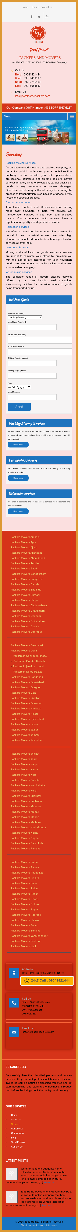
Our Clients (17, 1128)
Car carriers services (18, 202)
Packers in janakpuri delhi (28, 666)
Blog (34, 7)
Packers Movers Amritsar (26, 563)
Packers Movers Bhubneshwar (29, 605)
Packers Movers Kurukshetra (28, 785)
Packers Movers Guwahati (26, 703)
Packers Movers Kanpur (25, 764)
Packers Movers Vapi (23, 946)
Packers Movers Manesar (26, 806)
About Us (16, 1119)
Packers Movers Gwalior (25, 697)
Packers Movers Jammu (25, 734)
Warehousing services (19, 271)
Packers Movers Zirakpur (26, 941)
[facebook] (31, 16)
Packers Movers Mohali (25, 811)
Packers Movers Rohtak (25, 904)
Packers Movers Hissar (24, 713)
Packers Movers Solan (24, 925)
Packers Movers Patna (24, 862)
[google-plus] (46, 16)
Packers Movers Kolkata (25, 780)
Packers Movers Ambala (25, 536)
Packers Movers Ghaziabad (27, 682)
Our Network (17, 1133)
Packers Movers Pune (24, 883)
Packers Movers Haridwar (26, 708)
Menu (7, 116)
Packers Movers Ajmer (24, 547)
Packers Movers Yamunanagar (29, 935)
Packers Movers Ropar (24, 909)
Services (15, 1124)
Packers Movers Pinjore (25, 877)
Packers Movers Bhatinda (26, 589)
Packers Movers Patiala (25, 867)
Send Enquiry (18, 1142)
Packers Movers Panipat (25, 848)
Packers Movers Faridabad (27, 676)
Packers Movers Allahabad (26, 552)
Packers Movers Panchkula (27, 843)
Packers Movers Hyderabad (27, 719)
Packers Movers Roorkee (26, 914)
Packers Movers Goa (23, 692)
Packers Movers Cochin (25, 626)
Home (25, 7)
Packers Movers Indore (24, 724)
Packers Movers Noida (24, 832)
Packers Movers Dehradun (27, 631)
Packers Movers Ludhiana (26, 801)
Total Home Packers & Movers (39, 1225)
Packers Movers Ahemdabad (28, 557)
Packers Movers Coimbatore (28, 621)
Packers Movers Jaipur (24, 729)
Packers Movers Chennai (26, 615)
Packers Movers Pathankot (27, 872)
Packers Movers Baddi (24, 568)
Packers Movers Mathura (26, 822)
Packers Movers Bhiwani (25, 594)
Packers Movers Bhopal (25, 600)
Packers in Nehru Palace (27, 671)
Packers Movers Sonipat (25, 930)
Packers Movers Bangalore (27, 579)
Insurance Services (17, 247)
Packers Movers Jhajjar (25, 753)
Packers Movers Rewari (25, 898)
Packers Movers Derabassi (27, 645)
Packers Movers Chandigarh (28, 610)
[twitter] (39, 16)
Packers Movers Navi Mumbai (28, 827)
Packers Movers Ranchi (25, 893)
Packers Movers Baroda (25, 584)
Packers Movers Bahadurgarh (28, 573)
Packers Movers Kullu (24, 790)
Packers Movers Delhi (24, 650)
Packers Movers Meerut (25, 816)
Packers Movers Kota (23, 774)
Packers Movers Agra (23, 542)
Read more (18, 445)
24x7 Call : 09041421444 (50, 980)
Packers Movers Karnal (24, 769)
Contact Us (46, 7)
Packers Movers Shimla (25, 920)
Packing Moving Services (21, 162)
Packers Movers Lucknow (26, 795)
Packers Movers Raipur (25, 888)
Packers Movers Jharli (24, 758)
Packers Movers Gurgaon (26, 687)
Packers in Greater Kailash (29, 661)
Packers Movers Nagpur (25, 837)
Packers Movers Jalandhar (27, 740)
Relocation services (17, 226)
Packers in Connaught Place (30, 655)
